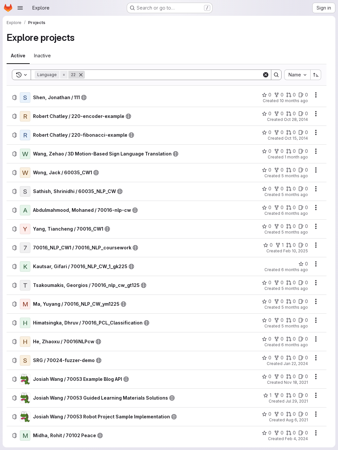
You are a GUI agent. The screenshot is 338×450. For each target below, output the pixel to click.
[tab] (18, 55)
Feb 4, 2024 (296, 438)
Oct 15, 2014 (296, 138)
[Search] (276, 75)
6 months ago (294, 213)
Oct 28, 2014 (296, 119)
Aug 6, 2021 (297, 419)
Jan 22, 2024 (296, 363)
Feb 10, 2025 (295, 250)
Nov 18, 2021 (296, 382)
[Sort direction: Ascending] (316, 75)
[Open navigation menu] (20, 8)
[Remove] (81, 75)
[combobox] (297, 75)
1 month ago (296, 157)
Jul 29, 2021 (297, 401)
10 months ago (294, 100)
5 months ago (294, 175)
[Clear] (266, 75)
